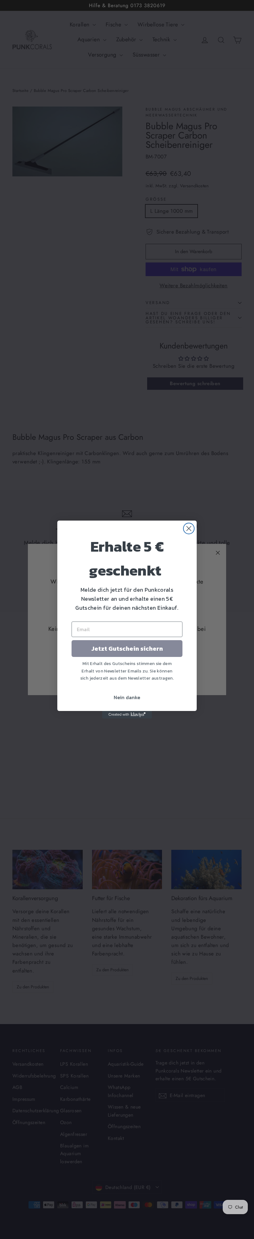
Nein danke (127, 697)
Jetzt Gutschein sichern (127, 648)
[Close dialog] (188, 528)
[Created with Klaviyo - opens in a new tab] (127, 714)
